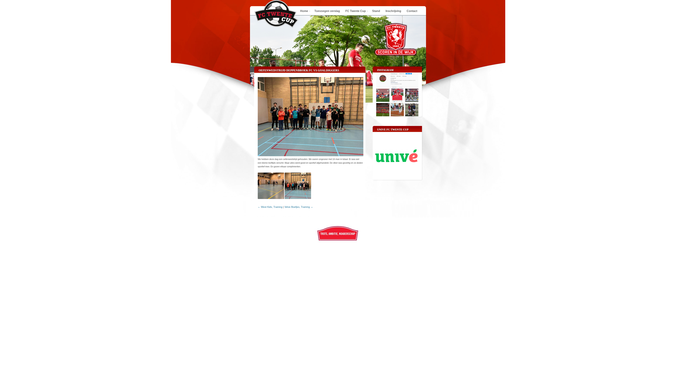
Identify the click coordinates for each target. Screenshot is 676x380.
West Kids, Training (270, 206)
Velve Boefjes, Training (298, 206)
